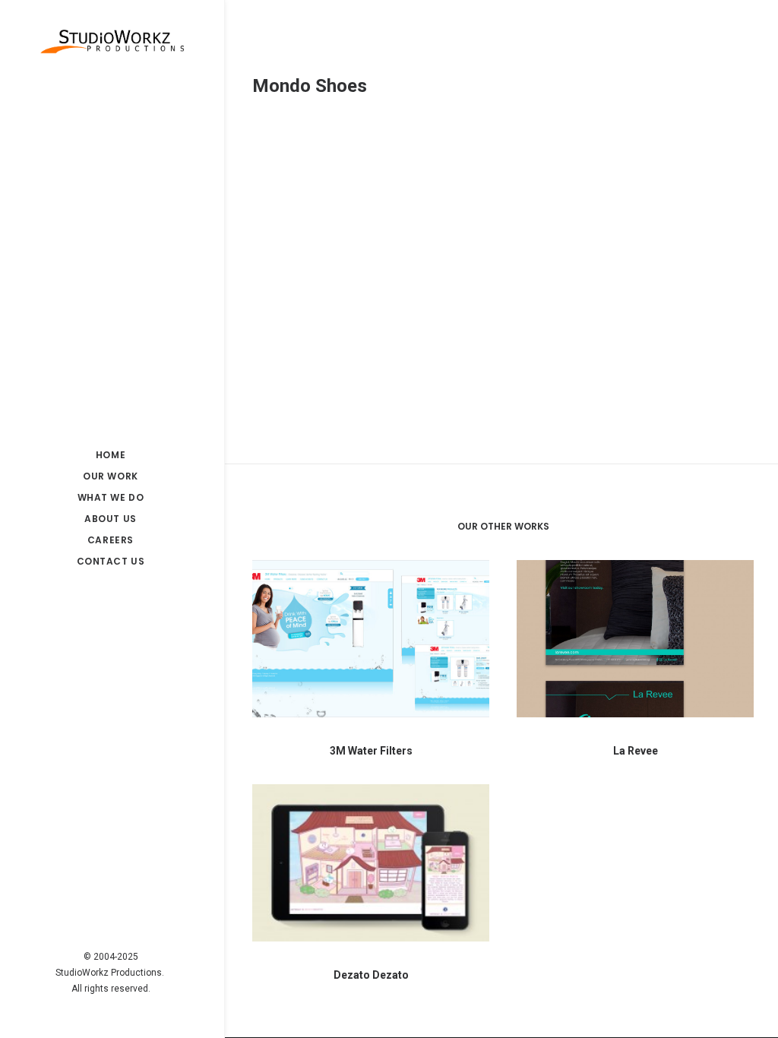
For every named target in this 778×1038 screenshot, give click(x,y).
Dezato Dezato (371, 975)
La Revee (635, 751)
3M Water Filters (371, 751)
